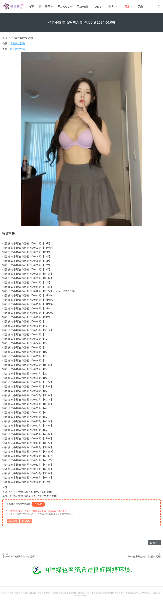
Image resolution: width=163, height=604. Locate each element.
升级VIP (38, 504)
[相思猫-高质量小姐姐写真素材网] (13, 6)
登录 (140, 6)
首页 (31, 6)
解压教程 (26, 520)
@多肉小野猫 (17, 43)
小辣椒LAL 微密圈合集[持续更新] (18, 556)
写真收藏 (82, 6)
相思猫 (10, 592)
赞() (154, 542)
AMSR (99, 6)
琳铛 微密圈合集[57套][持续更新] (144, 556)
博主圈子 (44, 6)
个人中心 (114, 6)
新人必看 (13, 520)
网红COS (63, 6)
